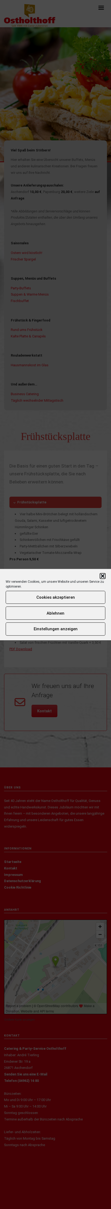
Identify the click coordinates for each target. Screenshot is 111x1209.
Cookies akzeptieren (55, 597)
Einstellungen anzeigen (56, 628)
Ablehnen (55, 613)
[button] (102, 575)
